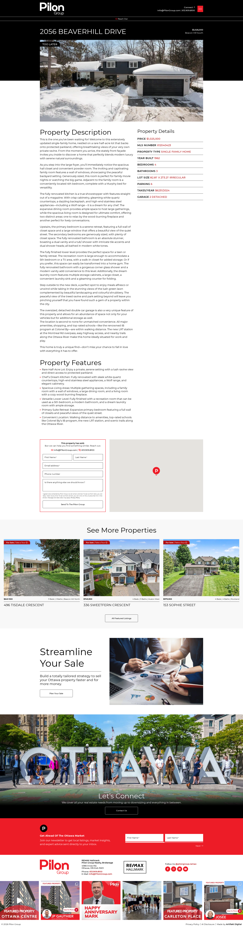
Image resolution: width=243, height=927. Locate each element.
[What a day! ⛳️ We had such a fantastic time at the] (142, 900)
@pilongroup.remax (185, 864)
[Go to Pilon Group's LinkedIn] (179, 869)
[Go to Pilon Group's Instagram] (173, 869)
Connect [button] (188, 7)
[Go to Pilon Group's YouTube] (185, 869)
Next (198, 845)
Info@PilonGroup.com (65, 450)
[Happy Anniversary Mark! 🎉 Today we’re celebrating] (101, 900)
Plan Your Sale (56, 693)
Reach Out (123, 19)
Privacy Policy (75, 498)
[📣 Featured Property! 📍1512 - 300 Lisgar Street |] (19, 900)
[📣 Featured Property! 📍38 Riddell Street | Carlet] (182, 900)
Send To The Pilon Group (73, 504)
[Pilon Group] (52, 8)
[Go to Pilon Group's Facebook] (167, 869)
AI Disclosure (208, 924)
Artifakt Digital (234, 924)
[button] (200, 9)
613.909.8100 (88, 450)
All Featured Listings (121, 618)
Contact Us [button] (121, 810)
